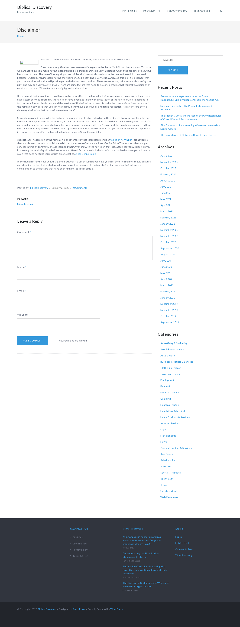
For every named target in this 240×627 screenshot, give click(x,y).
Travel (163, 484)
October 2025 (168, 168)
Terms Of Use (202, 11)
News (163, 441)
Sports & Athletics (170, 472)
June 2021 (166, 192)
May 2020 (165, 272)
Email (20, 290)
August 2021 (167, 180)
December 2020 (169, 229)
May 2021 (165, 198)
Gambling (165, 398)
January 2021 (167, 223)
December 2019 (169, 303)
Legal (163, 429)
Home (20, 36)
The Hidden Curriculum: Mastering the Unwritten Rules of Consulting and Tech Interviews (145, 570)
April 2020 (166, 279)
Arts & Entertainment (172, 349)
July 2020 (165, 260)
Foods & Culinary (169, 392)
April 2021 (166, 205)
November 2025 (169, 162)
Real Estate (166, 454)
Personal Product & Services (176, 447)
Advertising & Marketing (173, 343)
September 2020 (169, 248)
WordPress (116, 609)
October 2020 (168, 242)
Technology (166, 478)
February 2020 (168, 291)
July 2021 (165, 186)
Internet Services (170, 423)
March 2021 (166, 211)
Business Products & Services (176, 361)
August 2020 (167, 254)
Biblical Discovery (47, 609)
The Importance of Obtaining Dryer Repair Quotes (188, 134)
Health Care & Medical (172, 410)
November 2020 (169, 235)
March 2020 (166, 285)
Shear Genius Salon (85, 153)
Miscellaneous (25, 203)
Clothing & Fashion (170, 367)
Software (165, 466)
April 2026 (166, 155)
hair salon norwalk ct (121, 139)
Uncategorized (168, 491)
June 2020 (166, 266)
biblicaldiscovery (39, 187)
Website (22, 314)
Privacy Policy (177, 11)
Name (21, 267)
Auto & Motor (168, 355)
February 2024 (168, 174)
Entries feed (182, 542)
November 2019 (169, 309)
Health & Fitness (169, 404)
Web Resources (169, 497)
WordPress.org (183, 555)
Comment (23, 232)
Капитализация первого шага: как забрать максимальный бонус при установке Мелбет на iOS (142, 540)
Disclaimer (129, 11)
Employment (167, 380)
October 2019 (168, 316)
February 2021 (168, 217)
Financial (165, 386)
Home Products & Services (175, 417)
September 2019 (169, 322)
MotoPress (79, 609)
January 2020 (167, 297)
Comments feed (184, 549)
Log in (178, 536)
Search (173, 69)
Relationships (167, 460)
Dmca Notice (152, 11)
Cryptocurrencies (170, 373)
